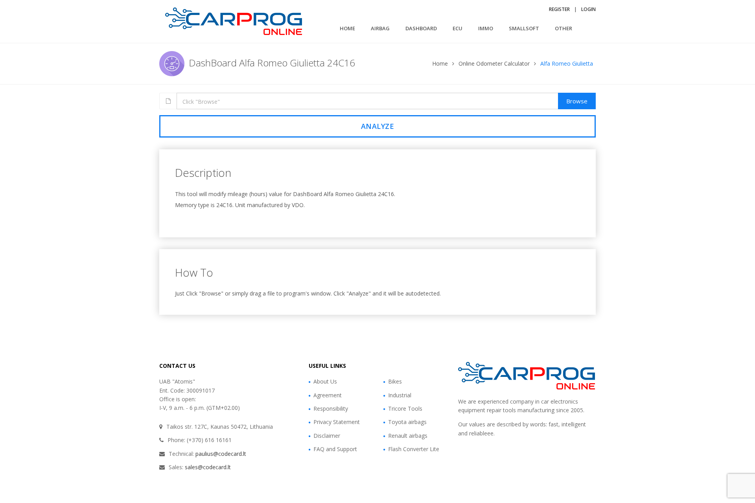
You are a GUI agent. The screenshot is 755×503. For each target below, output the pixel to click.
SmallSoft (524, 28)
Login (588, 9)
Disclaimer (326, 435)
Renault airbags (407, 435)
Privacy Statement (336, 422)
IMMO (485, 28)
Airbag (380, 28)
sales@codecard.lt (208, 467)
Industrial (399, 395)
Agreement (327, 395)
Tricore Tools (405, 408)
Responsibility (330, 408)
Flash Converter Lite (413, 449)
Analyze (377, 126)
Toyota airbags (407, 422)
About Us (325, 381)
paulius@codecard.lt (220, 453)
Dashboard (421, 28)
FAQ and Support (335, 449)
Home (347, 28)
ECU (457, 28)
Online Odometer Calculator (494, 63)
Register (559, 9)
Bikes (395, 381)
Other (563, 28)
